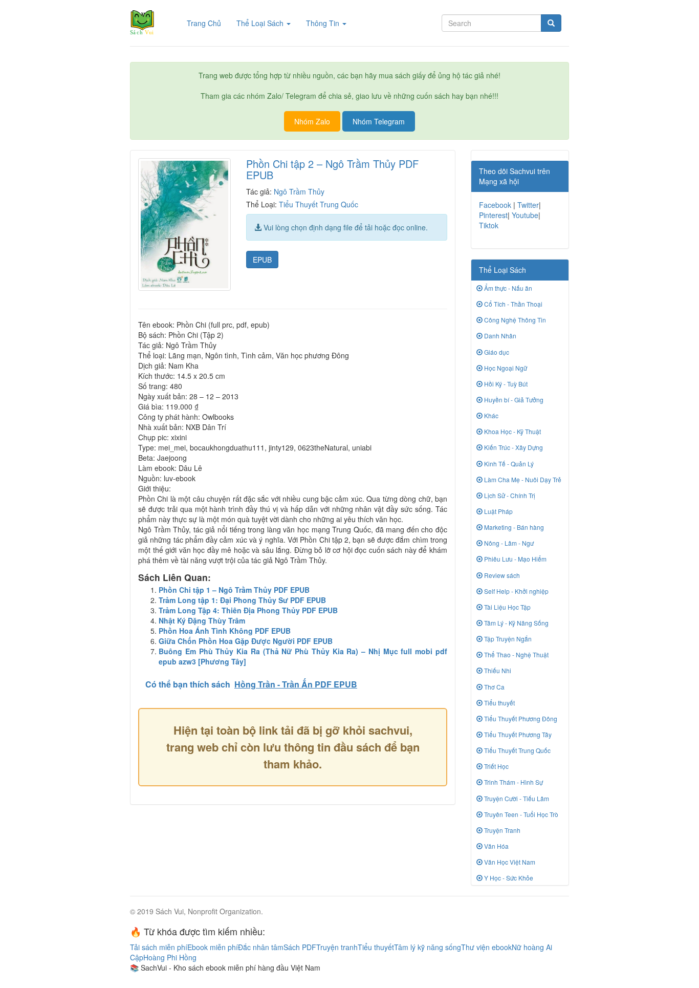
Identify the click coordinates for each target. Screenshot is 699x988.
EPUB (262, 259)
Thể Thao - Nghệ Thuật (516, 654)
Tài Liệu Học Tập (507, 607)
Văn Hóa (496, 846)
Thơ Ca (494, 686)
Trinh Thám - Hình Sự (513, 782)
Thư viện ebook (486, 947)
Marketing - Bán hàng (513, 527)
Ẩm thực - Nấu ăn (507, 288)
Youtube (525, 215)
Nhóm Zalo (312, 121)
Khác (490, 415)
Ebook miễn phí (212, 947)
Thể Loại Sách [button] (261, 23)
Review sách (501, 575)
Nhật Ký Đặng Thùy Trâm (202, 620)
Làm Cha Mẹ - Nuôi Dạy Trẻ (522, 479)
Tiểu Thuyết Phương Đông (520, 718)
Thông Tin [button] (323, 23)
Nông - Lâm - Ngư (508, 543)
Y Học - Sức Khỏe (508, 877)
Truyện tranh (337, 947)
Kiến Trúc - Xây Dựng (513, 447)
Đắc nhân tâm (260, 947)
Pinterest (493, 215)
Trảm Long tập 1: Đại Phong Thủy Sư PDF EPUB (242, 600)
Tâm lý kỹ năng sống (427, 947)
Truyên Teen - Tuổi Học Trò (520, 814)
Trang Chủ (208, 22)
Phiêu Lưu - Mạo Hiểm (515, 558)
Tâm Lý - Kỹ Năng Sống (516, 622)
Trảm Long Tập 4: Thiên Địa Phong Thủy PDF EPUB (248, 610)
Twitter (528, 205)
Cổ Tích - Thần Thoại (512, 303)
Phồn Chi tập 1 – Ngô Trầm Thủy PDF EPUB (234, 590)
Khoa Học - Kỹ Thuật (512, 431)
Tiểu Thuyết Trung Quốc (318, 204)
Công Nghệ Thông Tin (514, 319)
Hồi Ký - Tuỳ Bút (505, 383)
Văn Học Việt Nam (509, 861)
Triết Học (496, 766)
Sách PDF (299, 947)
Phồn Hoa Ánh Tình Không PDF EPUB (225, 631)
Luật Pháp (498, 511)
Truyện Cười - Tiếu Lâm (516, 798)
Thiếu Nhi (497, 670)
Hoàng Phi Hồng (169, 957)
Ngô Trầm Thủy (299, 191)
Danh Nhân (499, 335)
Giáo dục (496, 352)
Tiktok (488, 225)
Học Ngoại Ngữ (505, 367)
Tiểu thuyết (499, 702)
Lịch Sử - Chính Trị (509, 495)
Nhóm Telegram (379, 121)
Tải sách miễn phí (158, 947)
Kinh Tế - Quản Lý (508, 463)
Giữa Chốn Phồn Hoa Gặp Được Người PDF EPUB (246, 641)
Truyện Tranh (501, 830)
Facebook (495, 205)
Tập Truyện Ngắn (507, 638)
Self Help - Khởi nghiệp (516, 591)
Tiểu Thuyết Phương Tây (517, 734)
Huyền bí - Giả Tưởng (513, 399)
